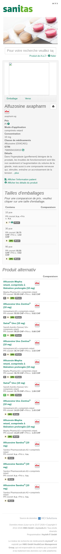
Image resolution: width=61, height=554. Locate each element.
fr (55, 3)
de (53, 3)
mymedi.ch (40, 528)
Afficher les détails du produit (22, 182)
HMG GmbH (28, 528)
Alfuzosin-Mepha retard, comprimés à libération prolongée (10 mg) (19, 284)
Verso (28, 98)
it (57, 3)
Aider (53, 56)
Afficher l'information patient (22, 179)
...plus (16, 173)
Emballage (12, 98)
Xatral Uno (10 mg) (14, 323)
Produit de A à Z (37, 56)
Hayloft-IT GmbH (49, 534)
